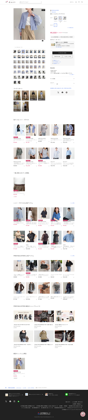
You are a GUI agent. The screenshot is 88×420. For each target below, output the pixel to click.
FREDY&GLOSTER (55, 10)
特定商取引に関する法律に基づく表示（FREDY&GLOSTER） (61, 88)
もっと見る (71, 74)
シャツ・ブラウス (31, 387)
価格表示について (56, 60)
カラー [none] (51, 17)
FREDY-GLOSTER (11, 387)
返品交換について (56, 63)
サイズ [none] (51, 25)
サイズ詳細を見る (70, 27)
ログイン (72, 2)
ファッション (18, 387)
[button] (29, 27)
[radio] (56, 19)
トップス (24, 387)
